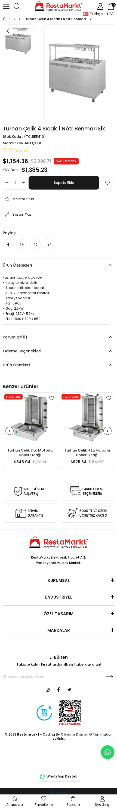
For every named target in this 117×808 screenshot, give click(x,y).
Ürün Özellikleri (17, 265)
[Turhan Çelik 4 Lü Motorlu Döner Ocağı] (87, 420)
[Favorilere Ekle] (107, 183)
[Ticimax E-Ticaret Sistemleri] (58, 793)
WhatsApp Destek (62, 776)
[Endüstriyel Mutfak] (15, 19)
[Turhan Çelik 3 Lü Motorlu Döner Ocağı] (30, 420)
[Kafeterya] (19, 19)
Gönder (109, 676)
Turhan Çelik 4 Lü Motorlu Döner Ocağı (87, 453)
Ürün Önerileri (16, 365)
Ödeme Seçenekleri (22, 351)
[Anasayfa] (9, 19)
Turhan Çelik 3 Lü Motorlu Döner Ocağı (30, 453)
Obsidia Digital (74, 734)
